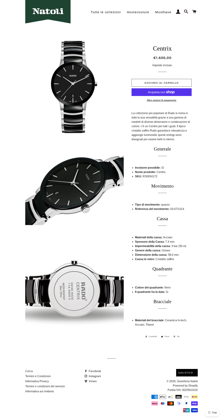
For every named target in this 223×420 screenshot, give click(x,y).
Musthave (163, 12)
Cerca (29, 371)
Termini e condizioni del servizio (45, 386)
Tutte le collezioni (106, 12)
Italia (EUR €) (185, 372)
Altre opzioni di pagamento (161, 100)
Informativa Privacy (37, 381)
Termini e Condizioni (38, 376)
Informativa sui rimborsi (39, 391)
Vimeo (92, 381)
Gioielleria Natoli (187, 381)
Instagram (94, 376)
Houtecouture (138, 12)
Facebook (94, 371)
